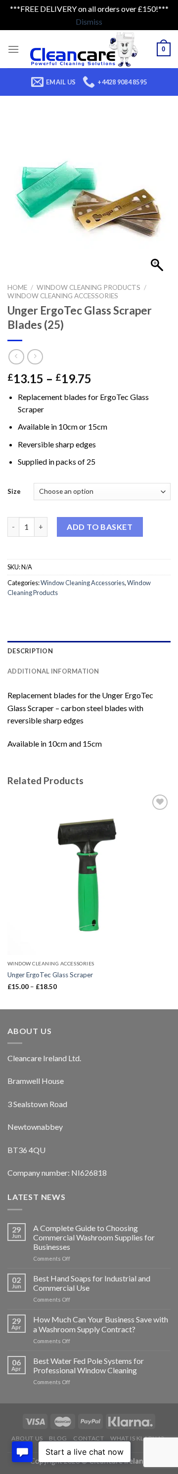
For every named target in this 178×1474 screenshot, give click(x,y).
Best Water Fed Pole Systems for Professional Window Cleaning (88, 1365)
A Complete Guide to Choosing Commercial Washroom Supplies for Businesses (94, 1237)
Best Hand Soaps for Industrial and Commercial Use (91, 1283)
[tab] (89, 651)
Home (17, 287)
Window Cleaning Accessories (62, 296)
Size (14, 491)
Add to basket (100, 526)
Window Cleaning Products (88, 287)
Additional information (53, 671)
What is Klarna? (137, 1438)
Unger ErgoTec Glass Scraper (50, 975)
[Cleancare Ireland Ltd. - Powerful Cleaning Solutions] (88, 49)
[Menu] (13, 49)
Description (30, 651)
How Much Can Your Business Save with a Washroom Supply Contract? (100, 1324)
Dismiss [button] (89, 21)
